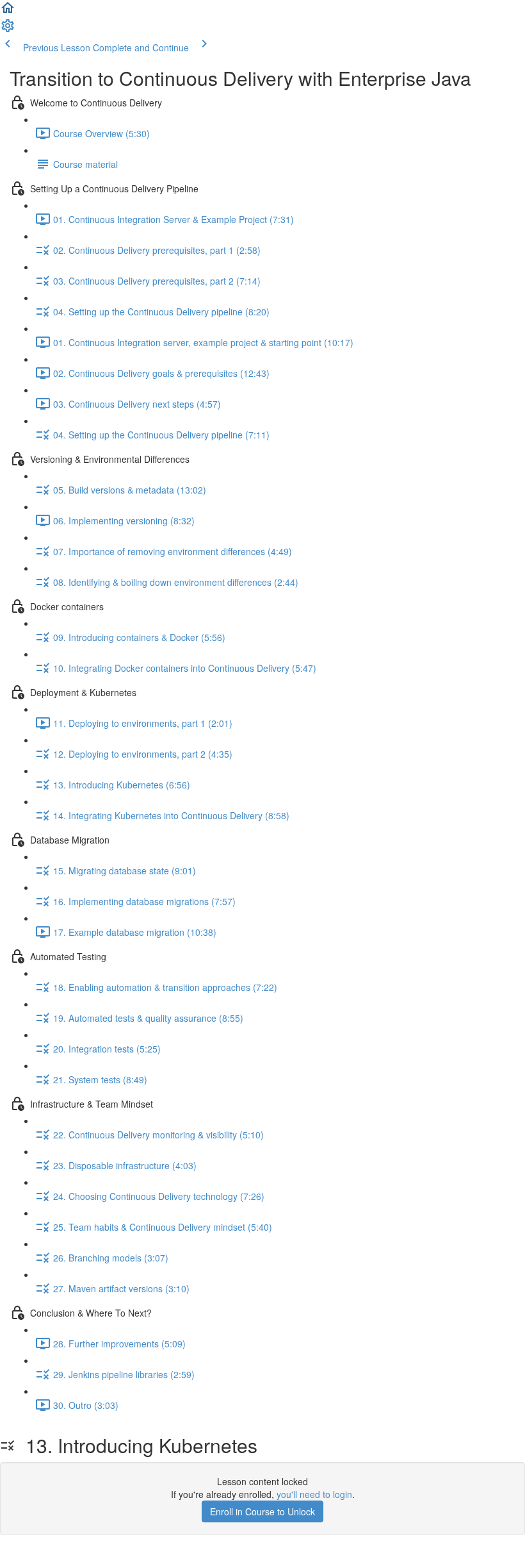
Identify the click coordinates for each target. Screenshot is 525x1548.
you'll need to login (314, 1494)
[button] (7, 11)
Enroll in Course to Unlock (262, 1511)
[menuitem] (7, 29)
